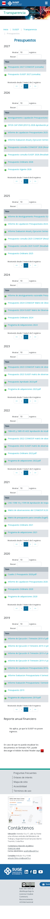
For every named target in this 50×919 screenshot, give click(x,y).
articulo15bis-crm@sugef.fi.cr (19, 858)
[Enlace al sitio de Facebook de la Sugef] (30, 872)
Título (7, 62)
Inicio (5, 29)
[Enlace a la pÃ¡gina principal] (15, 3)
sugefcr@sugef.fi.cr (31, 851)
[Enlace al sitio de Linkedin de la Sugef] (26, 872)
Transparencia (30, 29)
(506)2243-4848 (14, 848)
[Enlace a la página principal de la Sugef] (13, 871)
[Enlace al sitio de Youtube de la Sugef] (40, 872)
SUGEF (15, 29)
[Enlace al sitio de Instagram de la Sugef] (35, 872)
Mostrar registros (24, 52)
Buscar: (13, 57)
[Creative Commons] (28, 884)
